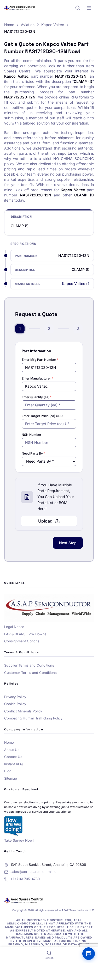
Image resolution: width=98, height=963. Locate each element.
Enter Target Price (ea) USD (42, 416)
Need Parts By (33, 453)
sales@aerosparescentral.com (34, 871)
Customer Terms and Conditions (30, 672)
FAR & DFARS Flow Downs (25, 634)
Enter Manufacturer (37, 378)
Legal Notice (14, 627)
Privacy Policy (15, 697)
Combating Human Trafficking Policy (33, 718)
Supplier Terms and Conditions (29, 665)
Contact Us (13, 757)
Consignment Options (21, 641)
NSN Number (31, 435)
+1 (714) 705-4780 (25, 879)
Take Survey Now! (19, 840)
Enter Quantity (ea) (36, 397)
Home (9, 24)
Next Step (68, 542)
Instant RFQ (13, 764)
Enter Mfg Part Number (40, 360)
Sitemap (10, 778)
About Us (11, 750)
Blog (7, 771)
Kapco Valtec (52, 24)
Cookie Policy (15, 704)
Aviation (27, 24)
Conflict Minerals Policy (23, 711)
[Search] (77, 8)
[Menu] (89, 8)
